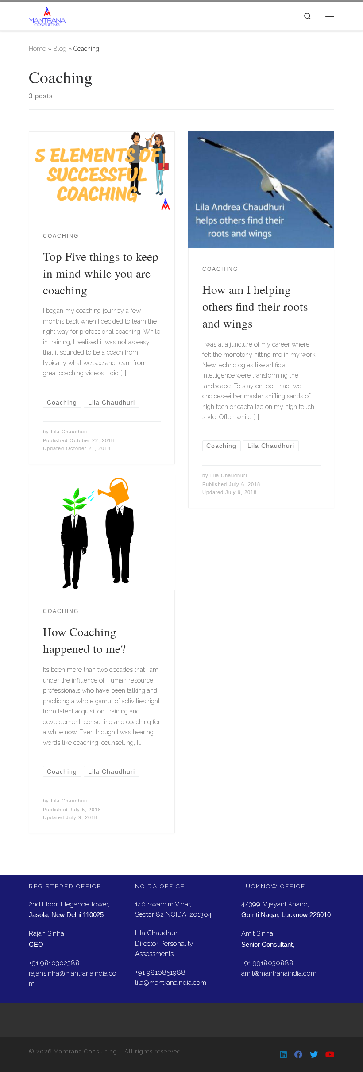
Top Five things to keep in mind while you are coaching (100, 273)
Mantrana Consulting (85, 1051)
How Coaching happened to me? (84, 639)
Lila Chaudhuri (69, 431)
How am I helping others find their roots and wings (255, 306)
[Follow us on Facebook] (298, 1054)
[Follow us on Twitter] (314, 1054)
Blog (59, 48)
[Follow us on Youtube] (329, 1054)
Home (37, 48)
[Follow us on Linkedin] (283, 1054)
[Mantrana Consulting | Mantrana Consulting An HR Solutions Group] (47, 14)
